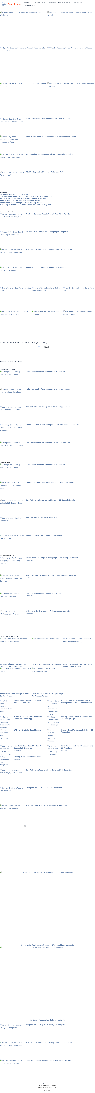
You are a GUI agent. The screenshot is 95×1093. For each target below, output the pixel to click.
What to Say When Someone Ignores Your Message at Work (51, 136)
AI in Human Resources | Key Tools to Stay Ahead (21, 203)
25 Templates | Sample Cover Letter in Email (44, 593)
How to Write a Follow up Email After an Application (48, 407)
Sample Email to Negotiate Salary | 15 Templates (46, 267)
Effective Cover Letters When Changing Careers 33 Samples (51, 575)
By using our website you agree (47, 1085)
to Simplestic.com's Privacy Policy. (47, 1087)
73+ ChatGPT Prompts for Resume (46, 664)
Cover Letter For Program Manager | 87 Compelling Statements (52, 558)
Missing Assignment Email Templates (29, 757)
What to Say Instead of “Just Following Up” (44, 172)
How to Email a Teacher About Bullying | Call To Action (49, 770)
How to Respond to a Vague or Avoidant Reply (20, 200)
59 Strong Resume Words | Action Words (47, 1020)
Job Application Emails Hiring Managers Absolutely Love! (50, 482)
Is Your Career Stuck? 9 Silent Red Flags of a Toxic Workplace (26, 196)
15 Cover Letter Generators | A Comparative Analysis (48, 611)
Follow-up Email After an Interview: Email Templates (48, 389)
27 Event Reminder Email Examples (28, 730)
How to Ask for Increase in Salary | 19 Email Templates (49, 249)
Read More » (29, 560)
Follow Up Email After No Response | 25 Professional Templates (52, 425)
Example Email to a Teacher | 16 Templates (44, 788)
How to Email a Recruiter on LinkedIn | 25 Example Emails (50, 500)
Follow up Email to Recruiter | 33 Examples (44, 536)
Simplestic (14, 4)
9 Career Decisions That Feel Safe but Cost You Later (48, 119)
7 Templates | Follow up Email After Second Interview (48, 442)
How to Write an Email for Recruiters (41, 518)
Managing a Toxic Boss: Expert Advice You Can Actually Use (25, 205)
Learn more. (47, 1090)
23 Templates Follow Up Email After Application (45, 371)
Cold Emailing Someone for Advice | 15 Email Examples (49, 154)
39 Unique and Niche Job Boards (14, 194)
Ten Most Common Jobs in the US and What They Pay (23, 198)
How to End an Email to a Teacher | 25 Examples (46, 805)
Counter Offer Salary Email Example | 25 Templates (47, 232)
